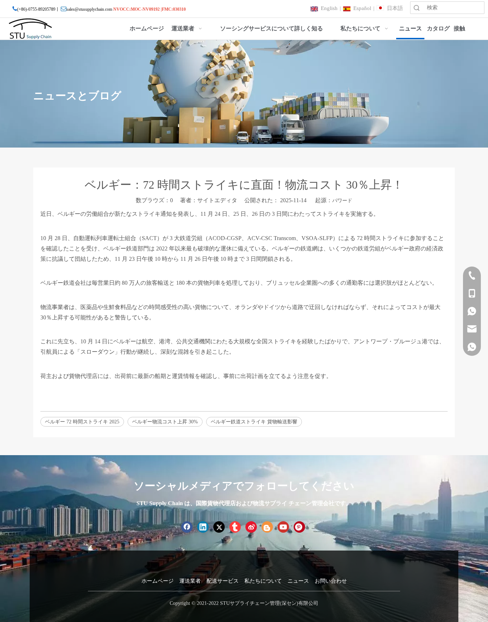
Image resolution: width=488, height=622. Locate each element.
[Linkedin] (203, 527)
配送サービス (222, 581)
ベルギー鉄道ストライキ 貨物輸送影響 (254, 421)
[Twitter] (219, 527)
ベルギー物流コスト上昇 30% (165, 421)
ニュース (298, 581)
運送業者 (190, 581)
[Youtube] (283, 527)
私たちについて (263, 581)
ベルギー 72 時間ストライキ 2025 (82, 421)
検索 (416, 8)
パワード (342, 200)
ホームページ (157, 581)
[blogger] (267, 527)
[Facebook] (187, 527)
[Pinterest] (299, 527)
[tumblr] (235, 527)
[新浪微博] (251, 527)
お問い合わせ (331, 581)
